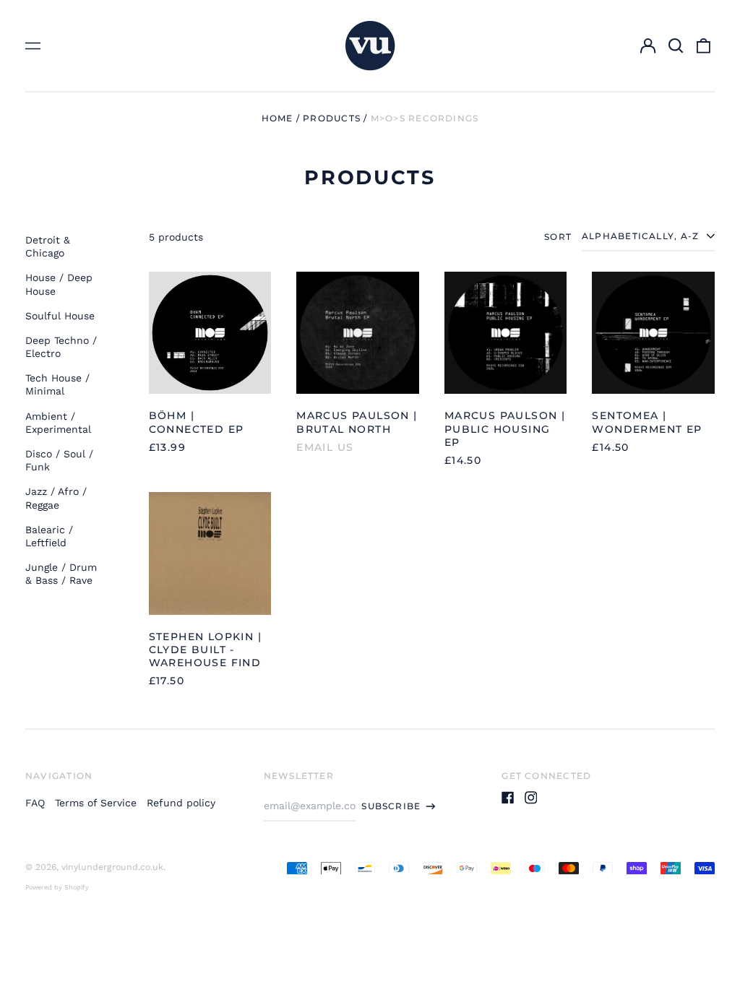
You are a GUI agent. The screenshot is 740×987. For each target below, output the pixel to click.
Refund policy (181, 803)
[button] (675, 45)
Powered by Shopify (57, 887)
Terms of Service (96, 803)
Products (332, 118)
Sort (558, 236)
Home (277, 118)
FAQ (35, 803)
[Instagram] (531, 797)
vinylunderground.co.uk (112, 867)
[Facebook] (508, 797)
